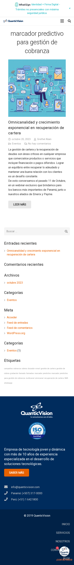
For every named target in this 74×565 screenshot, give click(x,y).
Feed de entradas (17, 322)
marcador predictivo (43, 373)
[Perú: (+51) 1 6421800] (7, 499)
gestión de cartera (48, 368)
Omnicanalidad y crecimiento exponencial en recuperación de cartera (36, 127)
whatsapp (8, 383)
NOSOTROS (63, 541)
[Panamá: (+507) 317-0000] (7, 493)
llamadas (30, 373)
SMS (66, 378)
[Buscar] (69, 21)
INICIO (66, 524)
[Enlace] (13, 21)
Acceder (12, 317)
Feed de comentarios (20, 327)
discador (31, 368)
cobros (24, 368)
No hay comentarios (39, 143)
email (37, 368)
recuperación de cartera (54, 378)
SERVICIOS (63, 532)
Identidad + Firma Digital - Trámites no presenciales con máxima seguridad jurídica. (37, 9)
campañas (8, 368)
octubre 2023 (15, 282)
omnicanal (39, 378)
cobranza (17, 368)
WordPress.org (16, 333)
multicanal (30, 378)
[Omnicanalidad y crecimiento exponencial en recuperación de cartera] (37, 88)
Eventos (16, 143)
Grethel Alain (44, 139)
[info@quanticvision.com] (7, 487)
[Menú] (62, 21)
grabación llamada (17, 373)
